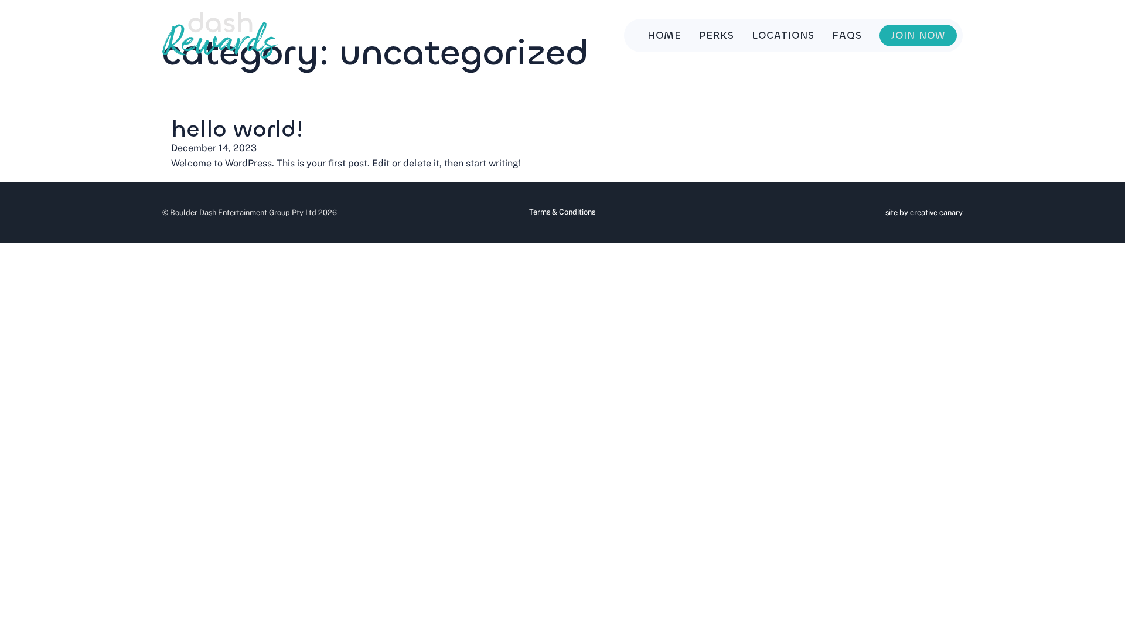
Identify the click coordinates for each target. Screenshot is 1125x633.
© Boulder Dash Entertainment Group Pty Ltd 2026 (249, 212)
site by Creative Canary (924, 212)
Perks (716, 35)
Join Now (918, 35)
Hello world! (237, 129)
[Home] (220, 35)
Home (664, 35)
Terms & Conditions (562, 211)
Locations (783, 35)
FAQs (847, 35)
